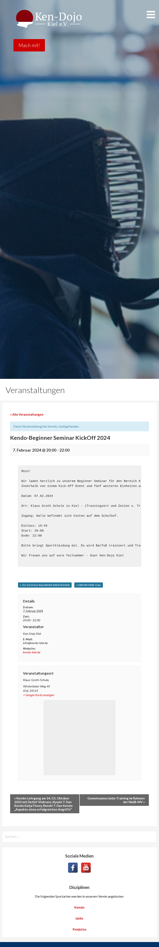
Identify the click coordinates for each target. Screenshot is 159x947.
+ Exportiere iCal (88, 585)
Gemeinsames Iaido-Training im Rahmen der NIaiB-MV (116, 800)
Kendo (79, 907)
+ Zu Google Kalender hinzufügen (45, 585)
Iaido (79, 918)
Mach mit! (29, 45)
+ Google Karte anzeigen (38, 695)
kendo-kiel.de (31, 652)
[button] (152, 10)
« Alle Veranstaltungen (26, 414)
